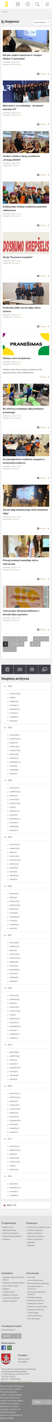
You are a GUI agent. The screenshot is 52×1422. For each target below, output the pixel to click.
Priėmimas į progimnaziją (37, 1307)
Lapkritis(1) (15, 947)
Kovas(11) (14, 1030)
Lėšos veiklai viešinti (10, 1286)
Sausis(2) (13, 928)
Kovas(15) (14, 713)
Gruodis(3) (14, 1052)
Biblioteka (31, 1242)
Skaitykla (30, 1245)
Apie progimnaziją (10, 1230)
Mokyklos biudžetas (10, 1295)
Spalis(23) (14, 1101)
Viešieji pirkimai (9, 1292)
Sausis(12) (14, 1038)
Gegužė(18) (14, 1117)
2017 (10, 1139)
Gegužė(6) (14, 868)
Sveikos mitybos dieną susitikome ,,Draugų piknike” (21, 158)
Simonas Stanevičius (11, 1233)
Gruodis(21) (15, 1146)
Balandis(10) (15, 1068)
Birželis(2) (14, 864)
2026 (10, 686)
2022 (10, 886)
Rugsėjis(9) (14, 747)
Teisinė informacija (34, 1316)
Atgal (10, 638)
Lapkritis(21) (15, 1097)
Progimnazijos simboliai (12, 1236)
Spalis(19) (14, 743)
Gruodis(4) (14, 943)
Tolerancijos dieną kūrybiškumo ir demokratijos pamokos (21, 612)
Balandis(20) (15, 1121)
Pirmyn (10, 649)
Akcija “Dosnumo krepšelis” (18, 257)
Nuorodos (31, 1277)
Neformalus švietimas (35, 1236)
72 (32, 644)
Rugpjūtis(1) (15, 1162)
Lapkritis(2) (15, 849)
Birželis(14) (15, 811)
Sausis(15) (14, 1132)
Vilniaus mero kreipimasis (17, 358)
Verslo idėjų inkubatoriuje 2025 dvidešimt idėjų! (25, 511)
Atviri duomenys (33, 1319)
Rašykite (7, 1336)
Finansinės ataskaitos (11, 1298)
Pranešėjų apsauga (34, 1297)
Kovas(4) (13, 872)
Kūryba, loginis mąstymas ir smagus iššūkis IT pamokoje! (22, 57)
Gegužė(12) (14, 705)
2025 (10, 727)
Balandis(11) (15, 709)
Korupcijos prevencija (35, 1310)
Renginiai (15, 165)
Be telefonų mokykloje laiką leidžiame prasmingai (23, 410)
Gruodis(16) (15, 1094)
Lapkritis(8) (15, 1056)
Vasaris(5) (14, 1075)
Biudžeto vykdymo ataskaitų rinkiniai (13, 1278)
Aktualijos (16, 263)
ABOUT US (11, 1205)
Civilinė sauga (32, 1313)
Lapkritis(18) (15, 739)
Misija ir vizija (8, 1227)
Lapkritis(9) (15, 999)
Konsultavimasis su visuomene (35, 1287)
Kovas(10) (14, 823)
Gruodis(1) (14, 894)
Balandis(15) (15, 1026)
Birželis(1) (14, 909)
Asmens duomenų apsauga (38, 1283)
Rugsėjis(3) (14, 901)
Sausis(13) (14, 830)
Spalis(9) (13, 1003)
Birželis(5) (14, 754)
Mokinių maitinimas (35, 1233)
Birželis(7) (14, 1113)
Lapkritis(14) (15, 1150)
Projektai (6, 1289)
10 (16, 644)
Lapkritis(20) (15, 792)
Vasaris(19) (15, 1034)
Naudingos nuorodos (35, 1304)
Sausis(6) (13, 981)
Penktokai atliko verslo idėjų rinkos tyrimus (22, 309)
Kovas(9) (13, 766)
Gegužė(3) (14, 913)
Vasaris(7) (14, 717)
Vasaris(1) (14, 1195)
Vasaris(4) (14, 770)
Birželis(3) (14, 702)
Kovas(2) (13, 921)
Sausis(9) (13, 721)
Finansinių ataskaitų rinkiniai (14, 1283)
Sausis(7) (13, 774)
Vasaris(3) (14, 876)
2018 (10, 1086)
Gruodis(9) (14, 996)
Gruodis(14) (15, 845)
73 (38, 644)
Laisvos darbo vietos (35, 1280)
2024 (10, 780)
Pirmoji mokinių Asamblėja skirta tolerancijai (20, 562)
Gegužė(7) (14, 815)
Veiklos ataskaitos (10, 1301)
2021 (10, 935)
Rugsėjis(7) (14, 800)
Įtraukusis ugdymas (35, 1230)
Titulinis (4, 12)
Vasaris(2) (14, 977)
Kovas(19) (14, 1192)
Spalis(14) (14, 796)
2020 (10, 988)
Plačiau (43, 74)
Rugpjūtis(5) (15, 751)
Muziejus (6, 1239)
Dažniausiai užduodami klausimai (36, 1293)
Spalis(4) (13, 1060)
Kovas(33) (14, 1124)
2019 (10, 1045)
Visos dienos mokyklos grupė (38, 1227)
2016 (10, 1176)
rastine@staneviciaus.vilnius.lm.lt (19, 1381)
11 (21, 644)
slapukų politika (6, 1418)
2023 (10, 837)
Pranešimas (16, 64)
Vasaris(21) (15, 1128)
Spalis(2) (13, 898)
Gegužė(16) (14, 1023)
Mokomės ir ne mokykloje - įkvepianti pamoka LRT (23, 107)
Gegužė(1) (14, 1064)
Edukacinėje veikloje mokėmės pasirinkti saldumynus (25, 208)
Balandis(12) (15, 762)
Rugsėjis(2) (14, 856)
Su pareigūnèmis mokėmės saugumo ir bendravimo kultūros (24, 461)
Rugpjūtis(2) (15, 694)
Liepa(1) (13, 698)
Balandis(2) (15, 917)
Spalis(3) (13, 852)
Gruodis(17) (15, 788)
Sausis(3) (13, 879)
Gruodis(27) (15, 735)
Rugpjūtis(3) (15, 803)
